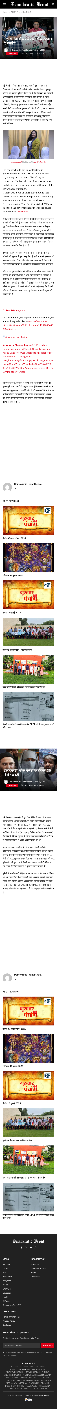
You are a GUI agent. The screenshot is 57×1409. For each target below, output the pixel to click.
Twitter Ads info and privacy (31, 368)
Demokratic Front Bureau (22, 50)
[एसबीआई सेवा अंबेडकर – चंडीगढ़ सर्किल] (28, 632)
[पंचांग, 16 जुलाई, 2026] (28, 594)
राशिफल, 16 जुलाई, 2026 (13, 575)
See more (23, 211)
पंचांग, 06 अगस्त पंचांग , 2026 (14, 538)
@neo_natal (14, 310)
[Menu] (4, 4)
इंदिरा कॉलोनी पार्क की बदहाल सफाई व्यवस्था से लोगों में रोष (24, 687)
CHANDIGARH (12, 54)
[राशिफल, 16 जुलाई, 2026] (28, 557)
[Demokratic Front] (30, 4)
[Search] (53, 4)
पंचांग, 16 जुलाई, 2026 (12, 612)
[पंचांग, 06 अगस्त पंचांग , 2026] (28, 520)
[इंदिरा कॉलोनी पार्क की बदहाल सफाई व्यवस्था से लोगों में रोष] (28, 669)
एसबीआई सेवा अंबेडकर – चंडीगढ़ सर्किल (17, 650)
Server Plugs (43, 1395)
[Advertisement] (28, 440)
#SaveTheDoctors (37, 321)
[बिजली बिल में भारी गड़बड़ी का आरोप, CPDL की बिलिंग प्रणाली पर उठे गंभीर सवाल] (28, 706)
